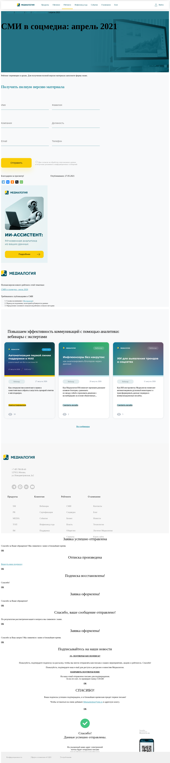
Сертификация (46, 512)
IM (14, 530)
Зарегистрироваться (17, 405)
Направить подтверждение (85, 672)
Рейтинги (67, 5)
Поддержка (45, 530)
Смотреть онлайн (70, 405)
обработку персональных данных (63, 162)
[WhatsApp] (21, 182)
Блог (116, 5)
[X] (16, 182)
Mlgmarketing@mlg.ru (93, 702)
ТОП (15, 524)
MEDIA (16, 518)
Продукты (45, 5)
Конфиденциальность (14, 757)
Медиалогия (28, 301)
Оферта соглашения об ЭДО (41, 757)
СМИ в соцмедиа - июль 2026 (14, 289)
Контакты (97, 506)
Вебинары (44, 506)
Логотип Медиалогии (103, 530)
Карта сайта (98, 537)
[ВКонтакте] (7, 182)
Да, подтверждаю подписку (85, 656)
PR (14, 512)
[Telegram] (3, 182)
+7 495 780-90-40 (19, 469)
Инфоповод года (81, 5)
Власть (69, 524)
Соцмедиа (70, 512)
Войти (161, 5)
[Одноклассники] (12, 182)
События (94, 5)
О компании (106, 5)
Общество (70, 530)
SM (14, 506)
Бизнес (69, 518)
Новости (97, 518)
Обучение (56, 5)
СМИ (68, 506)
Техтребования (65, 757)
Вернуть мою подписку (11, 564)
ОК (2, 551)
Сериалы (70, 537)
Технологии (98, 524)
